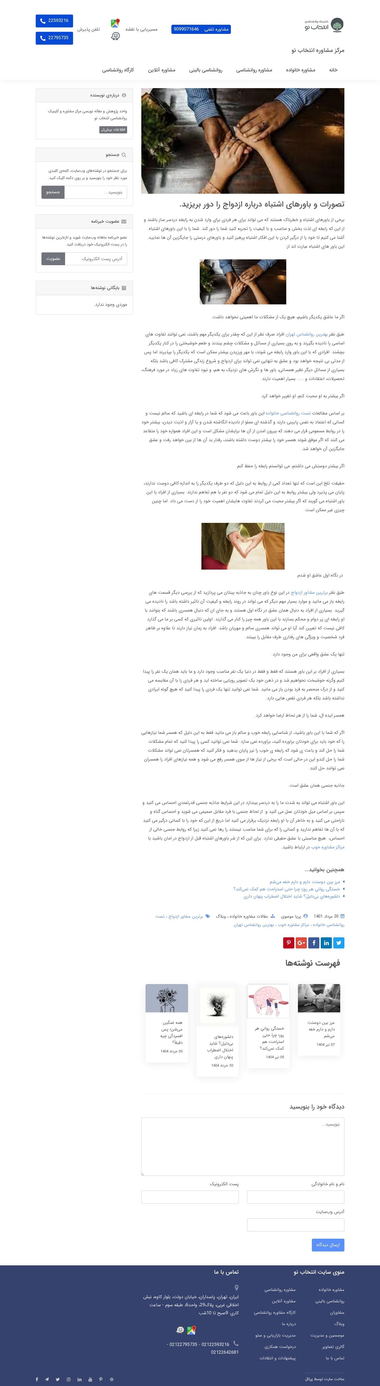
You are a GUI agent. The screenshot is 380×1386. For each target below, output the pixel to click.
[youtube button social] (90, 1379)
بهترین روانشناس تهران (307, 334)
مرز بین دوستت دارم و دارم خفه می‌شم (305, 881)
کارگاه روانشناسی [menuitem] (118, 70)
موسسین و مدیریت (327, 1335)
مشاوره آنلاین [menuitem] (161, 70)
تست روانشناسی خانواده (288, 413)
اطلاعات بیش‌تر (113, 129)
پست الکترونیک (224, 1184)
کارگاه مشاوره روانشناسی (275, 1312)
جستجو (53, 191)
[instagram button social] (69, 1379)
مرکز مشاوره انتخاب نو (318, 50)
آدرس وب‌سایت (330, 1211)
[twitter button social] (58, 1379)
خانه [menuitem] (333, 70)
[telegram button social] (47, 1379)
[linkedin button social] (80, 1379)
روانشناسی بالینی (329, 1301)
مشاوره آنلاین (284, 1301)
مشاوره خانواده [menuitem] (300, 70)
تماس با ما (335, 1358)
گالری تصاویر (333, 1346)
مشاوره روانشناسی (280, 1289)
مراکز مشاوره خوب (327, 847)
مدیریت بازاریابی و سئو (275, 1335)
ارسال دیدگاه (328, 1244)
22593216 (57, 20)
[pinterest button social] (100, 1379)
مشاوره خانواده (331, 1289)
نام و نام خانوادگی (328, 1184)
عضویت (53, 258)
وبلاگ (221, 916)
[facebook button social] (37, 1379)
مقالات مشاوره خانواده (248, 916)
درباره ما (289, 1324)
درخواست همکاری (280, 1346)
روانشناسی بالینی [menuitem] (205, 70)
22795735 (57, 37)
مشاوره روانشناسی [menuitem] (254, 70)
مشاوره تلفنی (201, 29)
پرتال (309, 1379)
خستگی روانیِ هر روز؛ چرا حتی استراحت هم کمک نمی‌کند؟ (286, 889)
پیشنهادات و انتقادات (278, 1358)
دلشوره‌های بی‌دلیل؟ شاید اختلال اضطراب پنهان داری (292, 896)
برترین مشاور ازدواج (309, 592)
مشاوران (337, 1312)
